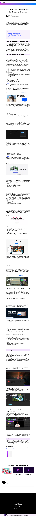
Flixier (7, 302)
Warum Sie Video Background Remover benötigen (15, 33)
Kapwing (8, 83)
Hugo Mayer (10, 15)
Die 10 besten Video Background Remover (14, 34)
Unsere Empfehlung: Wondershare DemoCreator (14, 35)
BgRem (8, 156)
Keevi (7, 232)
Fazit (9, 36)
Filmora (8, 267)
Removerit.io (9, 333)
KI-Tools (18, 16)
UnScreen (8, 119)
